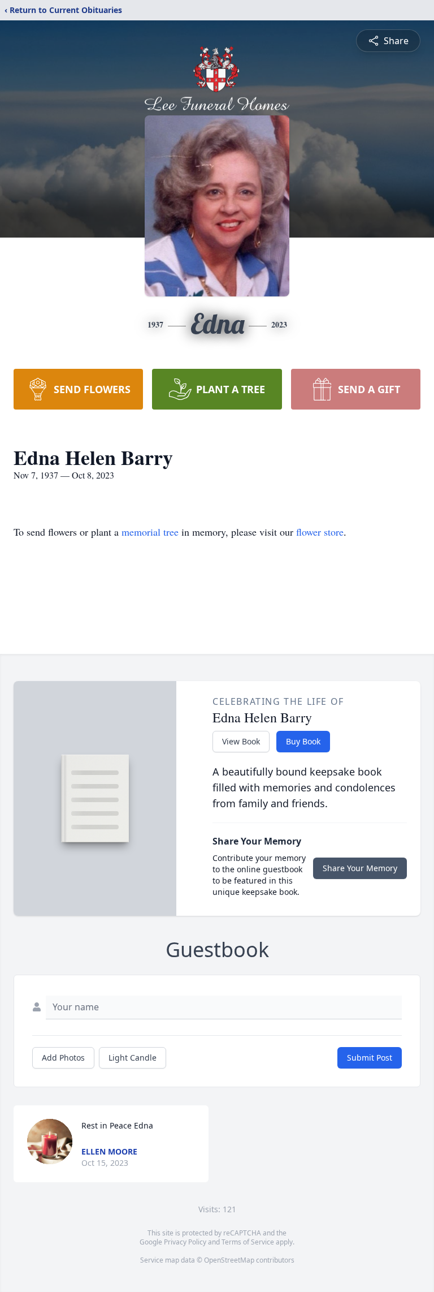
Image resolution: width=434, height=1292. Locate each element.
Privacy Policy (185, 1242)
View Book (241, 741)
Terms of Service (248, 1242)
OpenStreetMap (229, 1260)
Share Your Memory (360, 868)
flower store (320, 532)
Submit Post (369, 1057)
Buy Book (303, 741)
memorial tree (150, 532)
